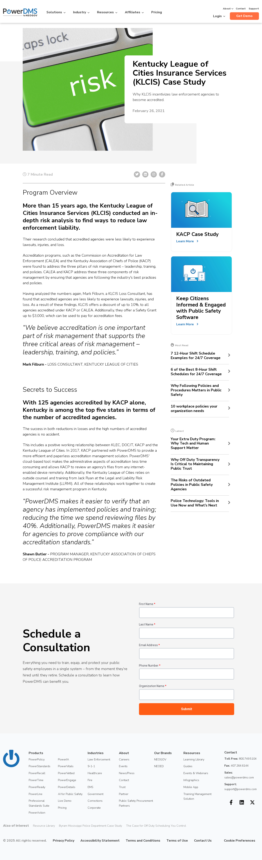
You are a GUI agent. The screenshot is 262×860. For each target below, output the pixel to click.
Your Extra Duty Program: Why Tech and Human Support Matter (193, 443)
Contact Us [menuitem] (203, 840)
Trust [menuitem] (122, 787)
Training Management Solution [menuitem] (197, 796)
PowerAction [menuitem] (37, 813)
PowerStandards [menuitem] (39, 766)
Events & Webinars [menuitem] (195, 773)
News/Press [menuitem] (126, 773)
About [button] (227, 8)
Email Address (149, 645)
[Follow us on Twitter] (252, 802)
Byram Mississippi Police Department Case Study (90, 826)
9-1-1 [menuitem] (91, 766)
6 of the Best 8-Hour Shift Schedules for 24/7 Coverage (196, 371)
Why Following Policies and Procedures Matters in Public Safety (196, 390)
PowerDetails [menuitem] (66, 787)
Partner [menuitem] (123, 794)
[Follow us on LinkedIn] (242, 802)
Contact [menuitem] (124, 780)
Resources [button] (105, 12)
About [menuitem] (124, 753)
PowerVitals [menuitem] (65, 766)
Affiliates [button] (132, 12)
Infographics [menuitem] (191, 780)
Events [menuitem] (123, 766)
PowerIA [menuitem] (63, 759)
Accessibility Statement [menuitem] (100, 840)
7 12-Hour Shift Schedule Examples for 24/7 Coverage (195, 355)
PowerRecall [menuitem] (37, 773)
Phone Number (149, 665)
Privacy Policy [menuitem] (63, 840)
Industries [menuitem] (96, 753)
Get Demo (244, 16)
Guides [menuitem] (187, 766)
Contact (241, 8)
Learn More (185, 241)
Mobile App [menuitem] (190, 787)
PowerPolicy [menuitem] (37, 759)
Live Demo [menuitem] (64, 801)
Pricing (156, 12)
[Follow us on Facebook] (231, 802)
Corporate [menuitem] (94, 808)
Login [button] (217, 16)
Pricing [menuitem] (62, 808)
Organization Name (152, 686)
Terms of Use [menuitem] (177, 840)
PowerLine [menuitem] (35, 794)
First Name (147, 604)
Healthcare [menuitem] (95, 773)
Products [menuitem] (36, 753)
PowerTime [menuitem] (36, 780)
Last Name (147, 624)
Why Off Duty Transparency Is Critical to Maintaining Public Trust (195, 464)
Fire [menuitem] (90, 780)
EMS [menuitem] (90, 787)
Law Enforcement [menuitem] (99, 759)
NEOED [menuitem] (159, 766)
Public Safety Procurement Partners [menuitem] (136, 803)
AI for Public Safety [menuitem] (70, 794)
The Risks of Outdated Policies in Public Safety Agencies (192, 484)
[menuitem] (215, 840)
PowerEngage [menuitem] (67, 780)
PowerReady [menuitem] (37, 787)
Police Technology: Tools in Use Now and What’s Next (195, 503)
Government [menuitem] (95, 794)
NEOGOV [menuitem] (160, 759)
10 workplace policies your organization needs (194, 408)
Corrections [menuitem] (95, 801)
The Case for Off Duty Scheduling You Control (156, 826)
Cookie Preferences (239, 840)
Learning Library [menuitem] (193, 759)
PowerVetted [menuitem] (66, 773)
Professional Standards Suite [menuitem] (39, 803)
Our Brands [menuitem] (163, 753)
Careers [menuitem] (124, 759)
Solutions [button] (54, 12)
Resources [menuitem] (191, 753)
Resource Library (44, 826)
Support (254, 8)
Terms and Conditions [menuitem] (143, 840)
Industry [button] (79, 12)
